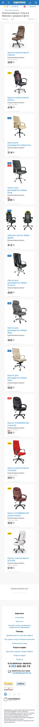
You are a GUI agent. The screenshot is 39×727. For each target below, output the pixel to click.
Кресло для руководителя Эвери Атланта (17, 282)
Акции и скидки (19, 655)
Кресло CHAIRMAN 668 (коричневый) (18, 514)
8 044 (13, 6)
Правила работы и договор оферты (19, 635)
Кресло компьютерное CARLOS (18, 53)
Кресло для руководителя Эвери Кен (19, 143)
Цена (12, 19)
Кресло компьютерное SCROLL (18, 98)
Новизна (5, 19)
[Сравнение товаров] (30, 2)
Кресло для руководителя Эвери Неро (17, 377)
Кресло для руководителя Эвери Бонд (17, 190)
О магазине (19, 617)
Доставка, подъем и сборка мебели (19, 651)
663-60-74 (19, 666)
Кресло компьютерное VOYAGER (18, 469)
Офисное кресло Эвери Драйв (18, 236)
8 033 (31, 6)
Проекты (19, 659)
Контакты (19, 621)
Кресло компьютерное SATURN (18, 559)
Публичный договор (19, 643)
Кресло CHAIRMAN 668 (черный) (18, 424)
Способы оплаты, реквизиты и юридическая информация (19, 626)
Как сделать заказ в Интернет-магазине (19, 639)
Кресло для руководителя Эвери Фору (17, 330)
